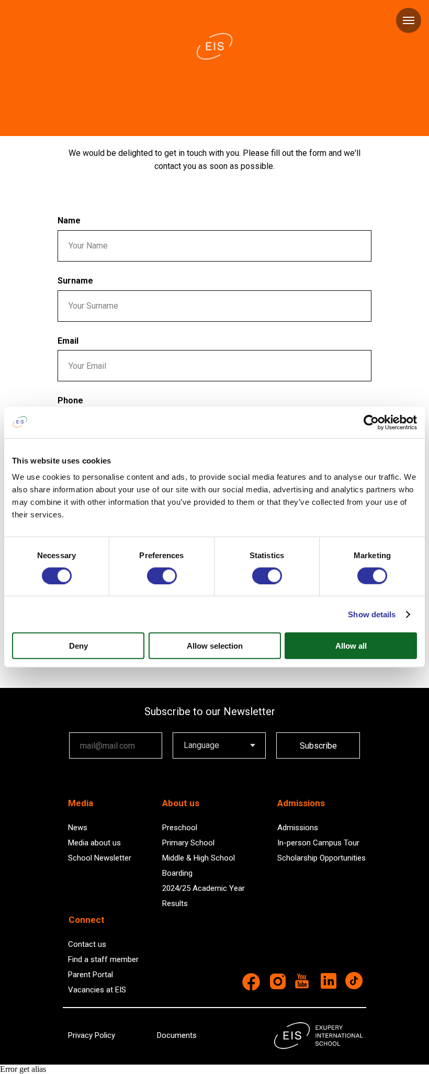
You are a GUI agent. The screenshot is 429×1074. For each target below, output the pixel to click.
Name (69, 220)
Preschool (179, 827)
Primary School (188, 842)
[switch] (162, 575)
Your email (88, 725)
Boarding (177, 873)
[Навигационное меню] (408, 20)
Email (68, 341)
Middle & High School (198, 858)
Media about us (94, 842)
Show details (372, 613)
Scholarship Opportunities (321, 858)
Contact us (87, 944)
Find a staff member (103, 959)
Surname (75, 281)
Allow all (351, 645)
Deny (78, 645)
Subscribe (318, 746)
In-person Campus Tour (318, 842)
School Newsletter (99, 858)
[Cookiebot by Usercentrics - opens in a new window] (371, 422)
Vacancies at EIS (97, 989)
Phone (70, 400)
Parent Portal (90, 974)
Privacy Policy (91, 1035)
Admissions (297, 827)
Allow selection (215, 645)
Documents (177, 1035)
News (77, 827)
